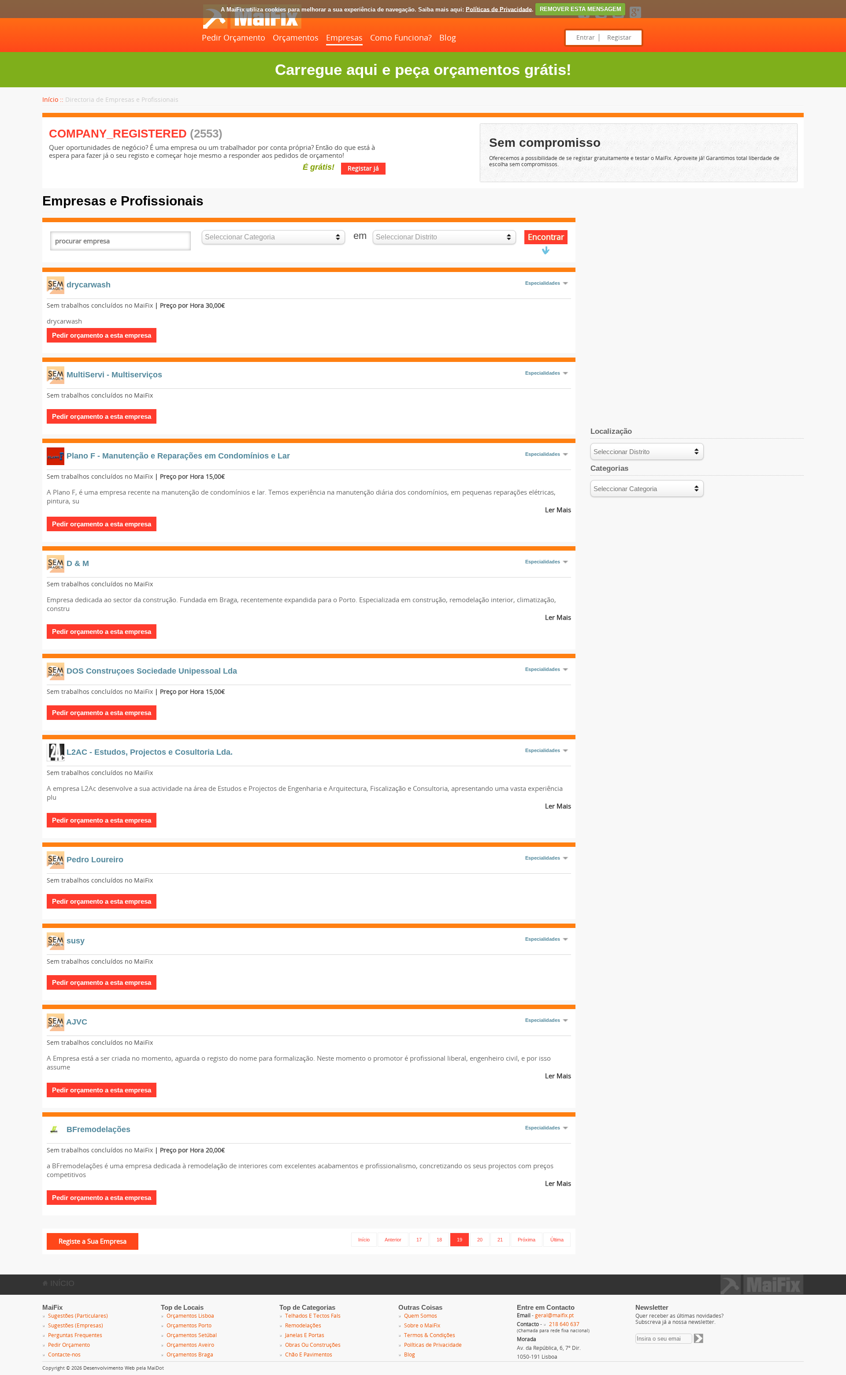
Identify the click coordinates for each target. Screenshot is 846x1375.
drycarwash (89, 284)
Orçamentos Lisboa (190, 1316)
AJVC (76, 1021)
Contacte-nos (64, 1355)
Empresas (344, 38)
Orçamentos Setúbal (192, 1335)
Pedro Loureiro (95, 859)
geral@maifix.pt (554, 1315)
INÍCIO (61, 1283)
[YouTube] (618, 18)
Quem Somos (420, 1316)
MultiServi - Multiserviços (114, 374)
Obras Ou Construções (313, 1345)
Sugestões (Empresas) (75, 1326)
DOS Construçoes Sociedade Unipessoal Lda (152, 671)
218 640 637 (564, 1324)
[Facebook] (584, 18)
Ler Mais (558, 510)
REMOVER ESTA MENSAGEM (580, 9)
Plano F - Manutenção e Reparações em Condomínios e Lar (178, 455)
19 (459, 1239)
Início (364, 1239)
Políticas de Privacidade (499, 9)
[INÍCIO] (252, 27)
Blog (447, 38)
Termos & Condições (429, 1335)
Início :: (52, 100)
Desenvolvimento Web (109, 1368)
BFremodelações (98, 1129)
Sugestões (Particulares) (78, 1316)
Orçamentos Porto (189, 1326)
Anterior (393, 1239)
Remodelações (303, 1326)
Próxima (526, 1239)
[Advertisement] (697, 255)
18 (439, 1239)
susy (76, 940)
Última (557, 1239)
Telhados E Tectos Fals (313, 1316)
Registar (619, 37)
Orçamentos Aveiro (190, 1345)
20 (479, 1239)
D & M (78, 563)
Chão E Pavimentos (308, 1355)
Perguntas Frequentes (75, 1335)
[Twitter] (601, 18)
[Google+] (635, 18)
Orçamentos (296, 38)
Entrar (585, 37)
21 (500, 1239)
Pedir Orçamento (233, 38)
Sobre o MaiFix (422, 1326)
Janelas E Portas (304, 1335)
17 (419, 1239)
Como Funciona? (401, 38)
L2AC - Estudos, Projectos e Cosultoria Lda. (150, 752)
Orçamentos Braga (190, 1355)
